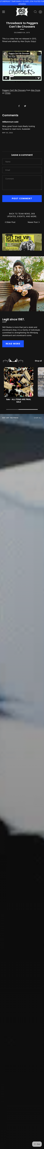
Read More (13, 343)
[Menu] (3, 11)
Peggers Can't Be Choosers (14, 90)
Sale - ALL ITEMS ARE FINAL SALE (18, 400)
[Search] (35, 12)
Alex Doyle (35, 90)
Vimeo (7, 93)
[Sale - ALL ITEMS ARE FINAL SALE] (18, 382)
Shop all (38, 361)
